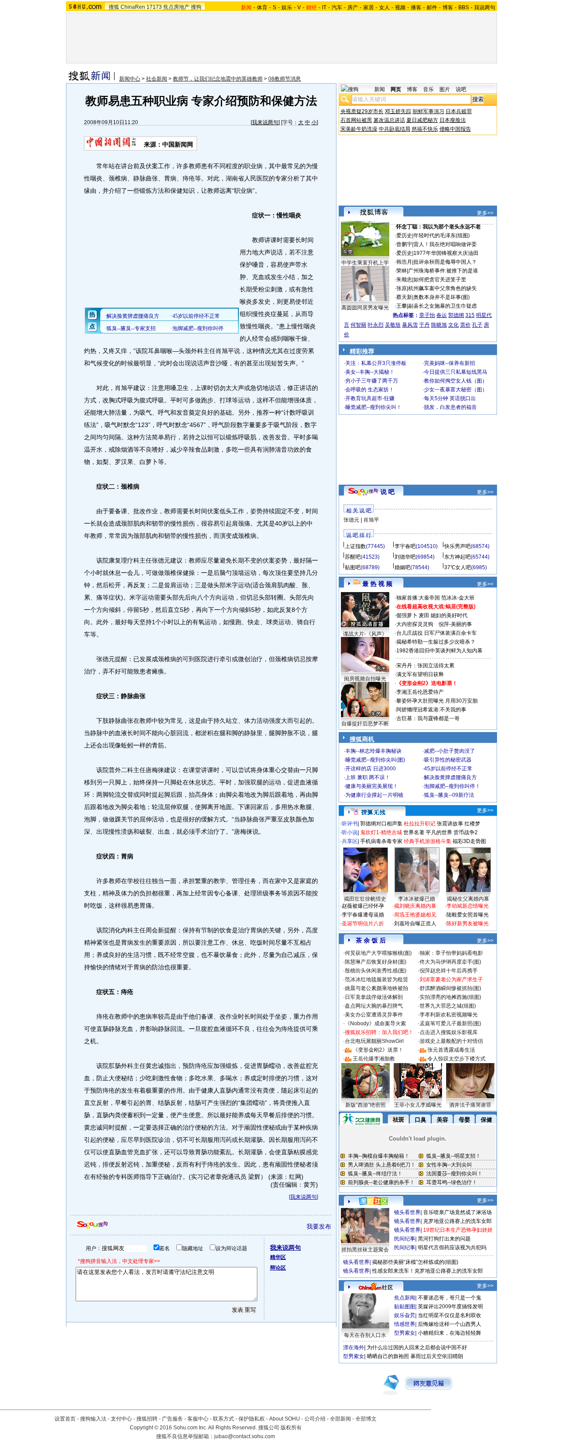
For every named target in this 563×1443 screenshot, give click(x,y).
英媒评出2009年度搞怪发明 (450, 1306)
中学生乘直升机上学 (365, 263)
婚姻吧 (402, 567)
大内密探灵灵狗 (414, 624)
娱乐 (287, 7)
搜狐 (114, 7)
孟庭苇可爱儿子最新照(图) (450, 1023)
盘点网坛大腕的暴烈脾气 (374, 1006)
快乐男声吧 (457, 546)
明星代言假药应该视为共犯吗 (452, 1247)
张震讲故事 (450, 824)
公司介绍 (314, 1419)
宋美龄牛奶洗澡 (358, 129)
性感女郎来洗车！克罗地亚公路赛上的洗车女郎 (427, 1271)
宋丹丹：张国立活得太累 (425, 666)
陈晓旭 (439, 325)
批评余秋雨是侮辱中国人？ (445, 262)
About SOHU (284, 1419)
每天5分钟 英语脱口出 (450, 398)
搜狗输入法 (93, 1419)
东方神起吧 (457, 557)
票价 (465, 325)
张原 (401, 288)
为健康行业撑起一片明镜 (374, 795)
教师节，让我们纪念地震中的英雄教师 (218, 79)
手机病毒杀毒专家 (381, 841)
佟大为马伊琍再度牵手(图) (450, 962)
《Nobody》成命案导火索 (375, 1023)
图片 (444, 89)
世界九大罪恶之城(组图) (448, 1006)
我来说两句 (265, 122)
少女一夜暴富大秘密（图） (455, 390)
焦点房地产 (176, 7)
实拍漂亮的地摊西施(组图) (450, 997)
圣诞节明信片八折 (363, 923)
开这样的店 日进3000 (370, 769)
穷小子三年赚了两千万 (371, 381)
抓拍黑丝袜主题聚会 (365, 1250)
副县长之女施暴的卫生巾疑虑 (442, 306)
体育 (262, 7)
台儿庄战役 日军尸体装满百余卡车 (436, 633)
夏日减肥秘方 (422, 120)
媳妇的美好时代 (449, 615)
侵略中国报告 (455, 129)
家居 (368, 7)
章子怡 (427, 315)
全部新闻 (340, 1419)
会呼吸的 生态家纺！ (369, 390)
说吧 (461, 89)
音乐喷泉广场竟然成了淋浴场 (457, 1212)
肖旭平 (371, 520)
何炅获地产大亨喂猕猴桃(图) (378, 953)
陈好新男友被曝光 (467, 923)
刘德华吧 (405, 557)
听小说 (350, 832)
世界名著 (413, 832)
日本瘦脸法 (452, 120)
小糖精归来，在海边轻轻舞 (449, 1333)
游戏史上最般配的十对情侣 (451, 1041)
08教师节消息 (284, 79)
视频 (400, 7)
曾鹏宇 (404, 244)
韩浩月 (404, 262)
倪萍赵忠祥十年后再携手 (449, 971)
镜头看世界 (407, 1212)
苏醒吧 (353, 557)
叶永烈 (376, 325)
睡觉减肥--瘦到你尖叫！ (373, 407)
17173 (154, 7)
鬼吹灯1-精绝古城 (381, 832)
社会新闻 (156, 79)
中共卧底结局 (394, 129)
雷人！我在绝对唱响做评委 (445, 244)
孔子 (477, 325)
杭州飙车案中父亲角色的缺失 (442, 288)
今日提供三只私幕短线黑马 (455, 372)
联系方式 (223, 1419)
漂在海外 (353, 1347)
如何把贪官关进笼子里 (439, 279)
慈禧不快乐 (425, 129)
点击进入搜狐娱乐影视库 (449, 1032)
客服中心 (197, 1419)
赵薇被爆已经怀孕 (363, 906)
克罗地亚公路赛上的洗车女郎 (457, 1221)
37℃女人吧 (457, 567)
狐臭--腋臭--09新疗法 (449, 795)
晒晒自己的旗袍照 (388, 1356)
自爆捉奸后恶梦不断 (365, 724)
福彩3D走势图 (469, 841)
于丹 (424, 325)
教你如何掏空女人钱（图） (455, 381)
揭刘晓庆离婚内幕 (415, 906)
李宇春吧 (405, 546)
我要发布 (319, 1226)
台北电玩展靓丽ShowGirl (374, 1041)
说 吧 (387, 491)
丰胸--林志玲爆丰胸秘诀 (373, 751)
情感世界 (404, 1324)
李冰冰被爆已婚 (416, 899)
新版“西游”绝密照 (365, 1105)
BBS (463, 7)
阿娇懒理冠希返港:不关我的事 (431, 710)
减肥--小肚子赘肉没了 (449, 751)
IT (324, 7)
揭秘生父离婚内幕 (468, 899)
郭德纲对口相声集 (381, 824)
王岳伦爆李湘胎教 (374, 1059)
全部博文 (366, 1419)
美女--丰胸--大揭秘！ (370, 372)
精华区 (278, 1257)
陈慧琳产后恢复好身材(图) (375, 962)
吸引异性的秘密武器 (448, 760)
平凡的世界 (439, 832)
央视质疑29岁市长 (362, 111)
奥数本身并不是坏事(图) (441, 297)
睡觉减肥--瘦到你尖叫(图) (375, 760)
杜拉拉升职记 (419, 824)
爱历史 (404, 235)
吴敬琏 (393, 325)
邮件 (432, 7)
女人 (384, 7)
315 (470, 315)
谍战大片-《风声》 (365, 634)
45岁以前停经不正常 (448, 769)
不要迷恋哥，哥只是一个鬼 (449, 1298)
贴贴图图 (404, 1306)
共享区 (350, 841)
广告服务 (172, 1419)
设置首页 (65, 1419)
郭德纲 (456, 315)
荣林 (401, 271)
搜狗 (196, 7)
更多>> (485, 213)
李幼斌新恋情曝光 (467, 906)
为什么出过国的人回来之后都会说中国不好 (417, 1347)
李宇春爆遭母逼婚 (363, 915)
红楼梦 (472, 824)
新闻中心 (129, 79)
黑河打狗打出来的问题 (444, 1239)
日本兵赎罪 (459, 111)
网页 (396, 89)
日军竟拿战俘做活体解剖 (374, 997)
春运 (441, 315)
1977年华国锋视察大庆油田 (446, 253)
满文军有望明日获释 (420, 674)
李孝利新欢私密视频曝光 (449, 1015)
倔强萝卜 (406, 615)
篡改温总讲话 (389, 120)
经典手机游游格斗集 (427, 841)
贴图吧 (353, 567)
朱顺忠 (404, 279)
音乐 (428, 89)
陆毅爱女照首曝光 (467, 915)
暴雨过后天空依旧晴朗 (436, 1356)
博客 (447, 7)
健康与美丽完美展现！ (371, 786)
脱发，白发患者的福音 (450, 407)
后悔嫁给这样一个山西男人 (449, 1324)
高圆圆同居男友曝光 (365, 308)
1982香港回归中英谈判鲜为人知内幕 (439, 651)
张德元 (351, 520)
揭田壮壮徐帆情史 (365, 899)
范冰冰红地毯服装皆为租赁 (376, 979)
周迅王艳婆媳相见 (415, 915)
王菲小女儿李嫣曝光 (418, 1105)
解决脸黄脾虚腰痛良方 (450, 777)
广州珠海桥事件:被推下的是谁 (443, 271)
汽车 (337, 7)
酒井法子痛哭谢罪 (470, 1105)
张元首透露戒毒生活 (451, 1050)
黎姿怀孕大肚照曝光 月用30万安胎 (437, 701)
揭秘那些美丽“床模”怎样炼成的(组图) (415, 1262)
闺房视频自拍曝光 (365, 679)
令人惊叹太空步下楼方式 (457, 1059)
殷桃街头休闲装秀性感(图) (375, 971)
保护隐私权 (251, 1419)
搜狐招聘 (146, 1419)
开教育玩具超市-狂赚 (370, 398)
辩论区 (278, 1268)
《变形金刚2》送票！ (378, 1050)
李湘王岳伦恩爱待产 (420, 692)
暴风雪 (410, 325)
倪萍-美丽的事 (455, 624)
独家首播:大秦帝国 (418, 598)
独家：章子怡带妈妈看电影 (451, 953)
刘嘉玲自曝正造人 (415, 923)
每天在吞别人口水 (365, 1335)
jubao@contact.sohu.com (244, 1436)
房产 (352, 7)
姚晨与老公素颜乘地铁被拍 (376, 988)
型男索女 (404, 1333)
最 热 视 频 (377, 583)
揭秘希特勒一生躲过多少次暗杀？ (435, 642)
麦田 (424, 615)
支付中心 (121, 1419)
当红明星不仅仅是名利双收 (449, 1315)
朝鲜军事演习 (428, 111)
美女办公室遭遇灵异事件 (374, 1015)
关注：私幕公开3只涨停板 (375, 363)
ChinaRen (133, 7)
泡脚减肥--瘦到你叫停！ (452, 786)
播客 (416, 7)
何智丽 (358, 325)
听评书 (350, 824)
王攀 (401, 306)
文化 (453, 325)
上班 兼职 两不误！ (367, 777)
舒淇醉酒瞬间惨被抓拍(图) (450, 988)
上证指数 (355, 546)
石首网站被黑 (356, 120)
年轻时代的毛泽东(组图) (441, 235)
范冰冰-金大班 (458, 598)
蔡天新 (404, 297)
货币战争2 (465, 832)
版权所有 (291, 1428)
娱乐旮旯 (404, 1315)
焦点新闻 (404, 1298)
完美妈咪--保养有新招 (449, 363)
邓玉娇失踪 (398, 111)
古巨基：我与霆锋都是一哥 (428, 718)
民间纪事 (404, 1239)
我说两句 (484, 7)
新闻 (379, 89)
